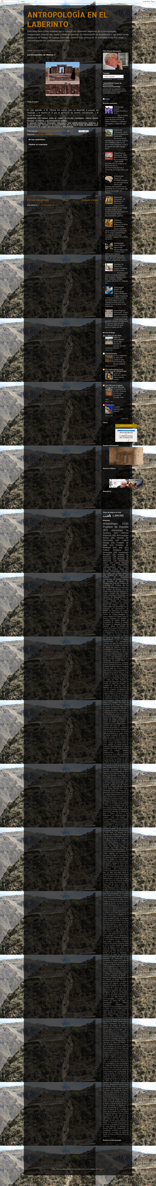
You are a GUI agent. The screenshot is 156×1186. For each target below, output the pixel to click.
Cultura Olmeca (108, 744)
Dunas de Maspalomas (121, 777)
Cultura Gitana (121, 741)
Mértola (108, 993)
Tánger (120, 1113)
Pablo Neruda (107, 1012)
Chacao (114, 706)
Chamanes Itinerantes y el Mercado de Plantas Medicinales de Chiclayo (115, 710)
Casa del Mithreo (108, 691)
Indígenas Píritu (111, 865)
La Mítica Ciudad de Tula (118, 911)
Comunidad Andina (120, 723)
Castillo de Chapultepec (120, 695)
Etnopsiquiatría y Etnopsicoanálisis (114, 825)
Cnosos (105, 722)
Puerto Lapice (121, 1046)
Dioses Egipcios (120, 607)
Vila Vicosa (107, 1119)
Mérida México (123, 991)
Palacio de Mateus (120, 1014)
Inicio (65, 200)
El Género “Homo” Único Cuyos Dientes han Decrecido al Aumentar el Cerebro (115, 796)
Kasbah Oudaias (119, 886)
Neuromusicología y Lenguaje (113, 998)
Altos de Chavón (114, 645)
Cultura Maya (118, 569)
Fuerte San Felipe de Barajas (118, 838)
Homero (123, 857)
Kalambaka (106, 886)
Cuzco (111, 758)
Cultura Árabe (120, 620)
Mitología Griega (120, 624)
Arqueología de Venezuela (119, 587)
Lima (122, 928)
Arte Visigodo (116, 659)
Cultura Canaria (109, 601)
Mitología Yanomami (111, 974)
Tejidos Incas (107, 1100)
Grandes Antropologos (111, 571)
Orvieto (115, 1010)
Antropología (107, 649)
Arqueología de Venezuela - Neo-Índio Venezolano (120, 155)
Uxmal (126, 1113)
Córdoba (119, 760)
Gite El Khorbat (121, 851)
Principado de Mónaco (118, 1039)
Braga (117, 676)
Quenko (110, 1050)
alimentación (121, 1128)
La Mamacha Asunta (117, 907)
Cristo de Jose (108, 731)
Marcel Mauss (115, 945)
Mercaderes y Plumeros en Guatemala (115, 960)
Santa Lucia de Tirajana (119, 1069)
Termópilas (122, 1107)
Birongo (124, 674)
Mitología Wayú (108, 972)
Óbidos (105, 1136)
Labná (111, 918)
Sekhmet (105, 1082)
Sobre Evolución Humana (118, 1092)
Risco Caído (110, 1058)
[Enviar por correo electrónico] (79, 131)
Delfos (105, 767)
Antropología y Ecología (111, 651)
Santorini (115, 1075)
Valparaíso (106, 1117)
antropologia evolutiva (110, 1130)
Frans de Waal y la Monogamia (112, 836)
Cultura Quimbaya (115, 746)
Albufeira (125, 636)
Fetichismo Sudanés (109, 828)
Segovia (123, 1081)
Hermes (116, 857)
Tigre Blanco (124, 1111)
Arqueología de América (44, 134)
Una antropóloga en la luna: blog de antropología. (116, 370)
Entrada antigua (90, 200)
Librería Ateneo (113, 926)
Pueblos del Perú (109, 583)
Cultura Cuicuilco (120, 739)
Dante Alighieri (116, 762)
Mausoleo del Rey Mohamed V (114, 951)
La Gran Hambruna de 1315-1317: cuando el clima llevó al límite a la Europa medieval (120, 360)
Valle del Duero (120, 1115)
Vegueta (115, 1117)
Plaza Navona (115, 1035)
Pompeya (125, 1035)
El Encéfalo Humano (120, 792)
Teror (104, 1109)
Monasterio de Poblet (109, 977)
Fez (120, 828)
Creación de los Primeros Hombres (114, 729)
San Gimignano (109, 1063)
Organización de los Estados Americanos (115, 1006)
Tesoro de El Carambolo (118, 1109)
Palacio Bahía (107, 1014)
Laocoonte (125, 918)
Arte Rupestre (121, 591)
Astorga (126, 662)
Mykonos (106, 991)
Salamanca (125, 1061)
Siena (104, 1084)
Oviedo (123, 1010)
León (104, 926)
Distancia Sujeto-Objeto (118, 775)
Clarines (105, 720)
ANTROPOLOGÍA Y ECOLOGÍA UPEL (52, 131)
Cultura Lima (121, 743)
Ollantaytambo (107, 1002)
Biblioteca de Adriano (112, 674)
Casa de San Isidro (119, 687)
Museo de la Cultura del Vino (115, 987)
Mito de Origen (107, 970)
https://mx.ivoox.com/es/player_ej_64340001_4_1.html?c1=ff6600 (51, 106)
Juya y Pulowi (120, 884)
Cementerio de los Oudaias (111, 704)
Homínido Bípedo (108, 859)
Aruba (112, 662)
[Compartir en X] (83, 131)
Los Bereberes (121, 935)
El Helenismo (113, 800)
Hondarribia (122, 859)
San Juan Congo (118, 1065)
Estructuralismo (108, 819)
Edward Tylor (109, 779)
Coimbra (122, 722)
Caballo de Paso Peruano (115, 680)
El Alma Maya (110, 783)
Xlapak (105, 1123)
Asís (106, 664)
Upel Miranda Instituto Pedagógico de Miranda (114, 386)
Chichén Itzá (115, 712)
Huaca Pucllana (108, 861)
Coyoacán (123, 727)
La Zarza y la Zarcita (117, 916)
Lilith (117, 928)
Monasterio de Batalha (118, 975)
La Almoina (106, 891)
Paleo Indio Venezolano (113, 1016)
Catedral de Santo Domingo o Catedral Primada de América (115, 700)
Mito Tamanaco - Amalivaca (117, 968)
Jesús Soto (114, 874)
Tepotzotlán (122, 1105)
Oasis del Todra (119, 1000)
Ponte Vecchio (109, 1037)
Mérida (114, 991)
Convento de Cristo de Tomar (114, 725)
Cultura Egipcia (122, 573)
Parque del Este (119, 1025)
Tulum (113, 1113)
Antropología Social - (119, 649)
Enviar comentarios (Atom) (48, 205)
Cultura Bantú (115, 612)
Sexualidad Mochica (119, 1082)
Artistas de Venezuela (111, 610)
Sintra (126, 1088)
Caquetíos (122, 683)
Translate (120, 79)
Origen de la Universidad (113, 1008)
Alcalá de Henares (113, 638)
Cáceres (118, 758)
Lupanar (118, 941)
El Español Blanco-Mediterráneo (113, 794)
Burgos (126, 678)
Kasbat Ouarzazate (109, 888)
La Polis (115, 912)
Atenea (119, 664)
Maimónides (113, 943)
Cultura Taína (121, 616)
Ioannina (114, 870)
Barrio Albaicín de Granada (120, 666)
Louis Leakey (107, 941)
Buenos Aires (117, 678)
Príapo (115, 1042)
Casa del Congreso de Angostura (114, 689)
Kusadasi (121, 888)
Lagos (117, 918)
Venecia (123, 1117)
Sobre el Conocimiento (110, 1094)
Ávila (111, 1134)
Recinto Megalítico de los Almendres (116, 1056)
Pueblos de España (115, 526)
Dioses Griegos (122, 579)
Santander (123, 1071)
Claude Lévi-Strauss (119, 720)
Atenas (112, 664)
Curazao (107, 756)
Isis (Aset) (123, 870)
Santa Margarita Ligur (110, 1071)
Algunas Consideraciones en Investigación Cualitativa (115, 641)
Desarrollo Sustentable (110, 769)
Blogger (101, 1169)
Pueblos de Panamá (113, 589)
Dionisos (119, 771)
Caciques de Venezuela (111, 681)
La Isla (122, 905)
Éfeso (118, 1134)
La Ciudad (125, 893)
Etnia (117, 819)
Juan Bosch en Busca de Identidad (116, 880)
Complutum (106, 723)
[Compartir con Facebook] (85, 131)
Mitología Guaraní (120, 970)
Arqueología (110, 523)
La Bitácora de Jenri (113, 335)
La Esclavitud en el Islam (114, 899)
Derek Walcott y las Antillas (117, 767)
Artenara (105, 662)
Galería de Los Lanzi (118, 844)
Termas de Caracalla (109, 1107)
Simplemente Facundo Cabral (119, 1084)
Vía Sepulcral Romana (119, 1121)
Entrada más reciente (38, 200)
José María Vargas (122, 878)
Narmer (116, 993)
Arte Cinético (119, 655)
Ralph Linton (120, 1052)
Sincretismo (122, 1086)
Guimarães (106, 855)
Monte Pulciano (120, 979)
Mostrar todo (124, 418)
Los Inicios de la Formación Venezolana (115, 937)
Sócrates (107, 1096)
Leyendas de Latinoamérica (114, 609)
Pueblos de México (115, 581)
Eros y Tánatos (109, 813)
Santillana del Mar (108, 1073)
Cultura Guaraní (108, 743)
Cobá (113, 722)
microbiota (115, 1132)
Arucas (119, 662)
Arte (120, 547)
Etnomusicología (121, 823)
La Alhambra (122, 890)
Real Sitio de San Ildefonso (120, 1054)
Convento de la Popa (110, 727)
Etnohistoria (107, 622)
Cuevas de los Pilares (118, 737)
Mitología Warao (109, 626)
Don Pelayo (106, 777)
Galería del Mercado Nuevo (114, 846)
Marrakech (113, 949)
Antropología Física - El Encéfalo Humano (120, 178)
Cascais (119, 691)
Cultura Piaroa (107, 739)
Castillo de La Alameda (112, 697)
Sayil (115, 1081)
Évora (124, 1134)
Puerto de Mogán (108, 1048)
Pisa (112, 1033)
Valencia (108, 1115)
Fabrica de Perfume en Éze (114, 827)
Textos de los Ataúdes (110, 1111)
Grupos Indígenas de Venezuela (114, 853)
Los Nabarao (110, 939)
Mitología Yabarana (122, 972)
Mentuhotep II (120, 958)
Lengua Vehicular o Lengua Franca (115, 924)
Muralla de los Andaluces (120, 985)
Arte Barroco (121, 599)
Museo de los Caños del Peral (114, 989)
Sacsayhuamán (114, 1061)
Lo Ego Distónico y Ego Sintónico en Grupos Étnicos (115, 930)
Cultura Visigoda (119, 605)
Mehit (115, 954)
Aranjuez (105, 653)
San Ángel (113, 1067)
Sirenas (107, 1090)
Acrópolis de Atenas (116, 630)
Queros (117, 1050)
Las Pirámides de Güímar (120, 922)
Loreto (121, 933)
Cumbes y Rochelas (121, 754)
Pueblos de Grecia (116, 575)
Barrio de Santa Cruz (109, 672)
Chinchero (118, 714)
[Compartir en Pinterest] (87, 131)
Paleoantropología (108, 1017)
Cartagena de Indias (110, 685)
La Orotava (106, 912)
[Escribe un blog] (81, 131)
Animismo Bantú (119, 647)
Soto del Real (124, 1094)
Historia (117, 622)
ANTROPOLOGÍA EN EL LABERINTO (67, 19)
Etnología (107, 552)
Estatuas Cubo (108, 817)
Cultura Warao (108, 607)
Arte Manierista (116, 657)
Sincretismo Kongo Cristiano (112, 1088)
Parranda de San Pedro (110, 1027)
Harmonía (108, 857)
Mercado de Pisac (111, 962)
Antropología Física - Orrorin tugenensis (119, 245)
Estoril (122, 817)
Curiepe (115, 756)
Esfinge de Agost (120, 815)
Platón (118, 1033)
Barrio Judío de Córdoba (113, 668)
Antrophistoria (111, 353)
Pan (109, 1019)
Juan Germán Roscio (112, 882)
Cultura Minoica (108, 616)
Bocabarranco (107, 676)
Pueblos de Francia (115, 1044)
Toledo (107, 1113)
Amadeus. (109, 599)
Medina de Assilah (109, 953)
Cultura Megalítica (118, 614)
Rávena (113, 1060)
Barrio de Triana (123, 672)
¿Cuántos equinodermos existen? (118, 409)
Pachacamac (121, 1012)
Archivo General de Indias (119, 653)
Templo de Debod (115, 1102)
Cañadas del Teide (118, 702)
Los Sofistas (121, 939)
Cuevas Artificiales (112, 735)
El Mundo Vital (119, 806)
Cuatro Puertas (123, 733)
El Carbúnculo (114, 786)
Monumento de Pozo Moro (111, 981)
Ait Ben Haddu (115, 636)
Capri (113, 683)
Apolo (124, 651)
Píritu (117, 1048)
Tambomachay (117, 1096)
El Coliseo (125, 786)
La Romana (120, 914)
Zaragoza (114, 1124)
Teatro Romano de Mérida (118, 1098)
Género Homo (124, 855)
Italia (104, 872)
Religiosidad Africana (121, 597)
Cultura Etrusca (108, 741)
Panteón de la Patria (119, 1019)
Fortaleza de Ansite (119, 834)
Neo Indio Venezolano (118, 996)
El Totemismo (114, 811)
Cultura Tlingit (117, 748)
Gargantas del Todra (110, 848)
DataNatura (109, 405)
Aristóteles (108, 655)
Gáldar (115, 855)
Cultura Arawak (109, 593)
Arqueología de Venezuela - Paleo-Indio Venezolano (121, 312)
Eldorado (123, 811)
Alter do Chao (117, 643)
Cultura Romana (112, 550)
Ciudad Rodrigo (114, 716)
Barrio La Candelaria (120, 670)
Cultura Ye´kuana (109, 618)
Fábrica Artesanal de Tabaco (116, 840)
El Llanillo (115, 804)
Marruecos (123, 949)
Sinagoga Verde (110, 1086)
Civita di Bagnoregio (119, 718)
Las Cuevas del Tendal (112, 920)
